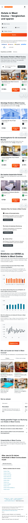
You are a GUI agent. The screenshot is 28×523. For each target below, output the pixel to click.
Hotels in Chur (6, 485)
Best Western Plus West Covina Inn (10, 81)
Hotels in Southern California (9, 500)
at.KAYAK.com (6, 498)
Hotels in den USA (9, 499)
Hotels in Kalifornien (17, 499)
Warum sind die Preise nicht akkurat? (10, 519)
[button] (2, 7)
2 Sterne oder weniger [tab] (21, 358)
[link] (8, 220)
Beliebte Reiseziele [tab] (7, 463)
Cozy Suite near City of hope (9, 120)
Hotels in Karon (7, 489)
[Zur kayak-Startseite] (8, 7)
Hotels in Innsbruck (7, 478)
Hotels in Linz (6, 482)
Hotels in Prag (6, 471)
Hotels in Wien (6, 480)
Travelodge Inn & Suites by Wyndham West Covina (11, 192)
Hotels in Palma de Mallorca (9, 487)
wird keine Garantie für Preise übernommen (9, 510)
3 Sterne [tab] (7, 358)
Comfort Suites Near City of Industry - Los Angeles (11, 157)
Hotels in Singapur (7, 484)
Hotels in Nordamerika (18, 498)
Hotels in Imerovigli (7, 474)
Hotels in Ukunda (7, 473)
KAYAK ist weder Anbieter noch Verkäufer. (11, 514)
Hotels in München (7, 476)
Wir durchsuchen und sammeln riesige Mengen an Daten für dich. (13, 516)
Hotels (12, 498)
